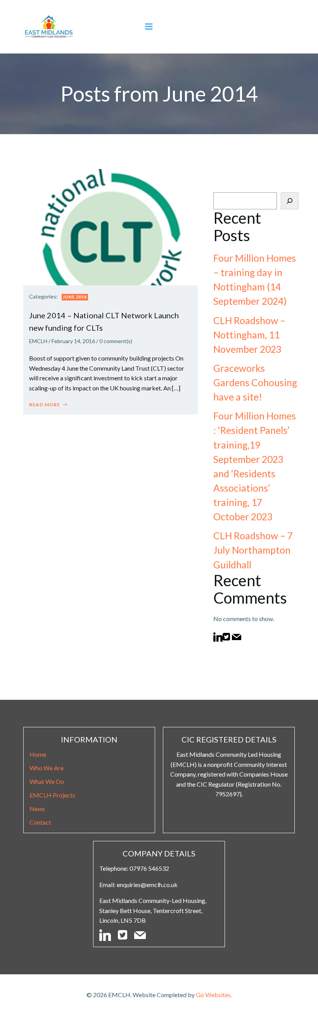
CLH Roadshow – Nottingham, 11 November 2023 (249, 335)
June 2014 (75, 296)
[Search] (290, 200)
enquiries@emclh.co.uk (147, 884)
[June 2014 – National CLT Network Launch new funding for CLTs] (110, 226)
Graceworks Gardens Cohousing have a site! (255, 382)
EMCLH (38, 341)
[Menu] (149, 26)
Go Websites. (214, 994)
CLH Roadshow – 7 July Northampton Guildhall (253, 550)
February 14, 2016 (73, 341)
